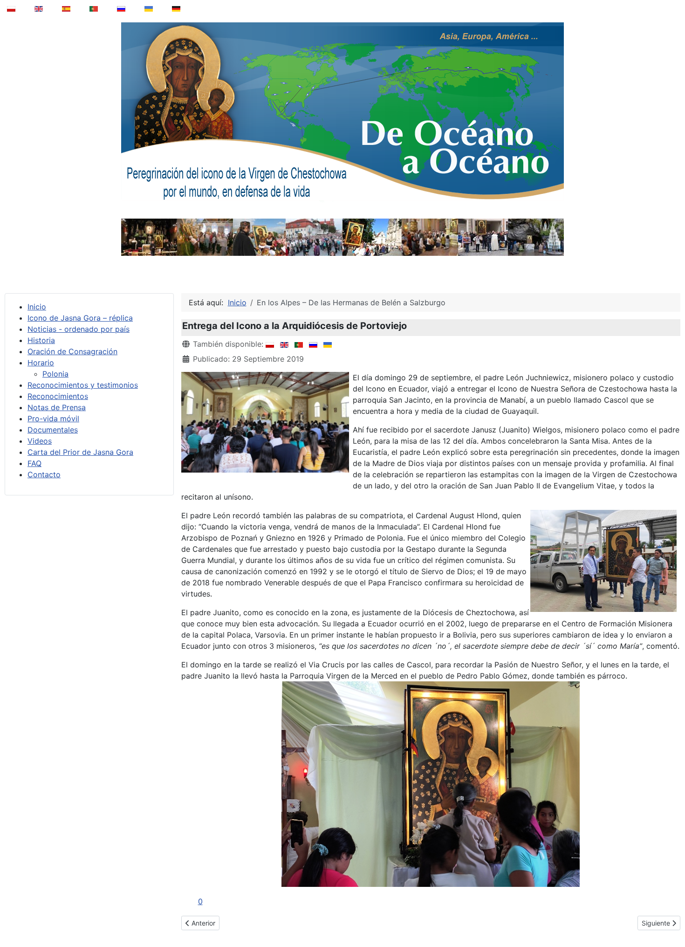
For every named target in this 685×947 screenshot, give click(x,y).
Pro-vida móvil (53, 418)
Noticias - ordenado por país (78, 329)
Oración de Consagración (72, 351)
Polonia (55, 373)
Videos (39, 441)
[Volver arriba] (671, 916)
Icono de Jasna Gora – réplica (80, 318)
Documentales (52, 429)
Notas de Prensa (56, 407)
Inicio (36, 306)
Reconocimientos (57, 396)
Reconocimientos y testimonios (82, 385)
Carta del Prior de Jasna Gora (80, 452)
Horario (40, 362)
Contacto (44, 474)
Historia (41, 340)
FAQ (34, 463)
